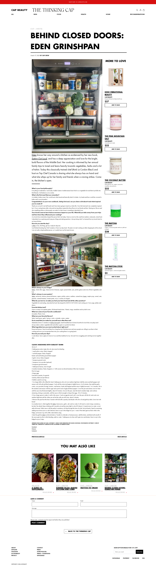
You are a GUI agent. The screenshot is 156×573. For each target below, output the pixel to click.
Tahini (33, 290)
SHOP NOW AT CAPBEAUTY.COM (78, 2)
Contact (40, 548)
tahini (54, 404)
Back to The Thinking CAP (79, 531)
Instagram (34, 431)
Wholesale (40, 555)
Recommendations (137, 14)
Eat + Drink (62, 486)
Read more (47, 492)
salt (66, 388)
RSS (143, 558)
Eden (34, 154)
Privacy (14, 555)
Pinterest (34, 429)
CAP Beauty (19, 10)
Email (81, 501)
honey (85, 296)
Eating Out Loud (54, 323)
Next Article (122, 437)
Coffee (34, 226)
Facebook (34, 427)
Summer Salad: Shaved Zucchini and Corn (66, 488)
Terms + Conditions (43, 553)
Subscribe (139, 552)
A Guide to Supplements (37, 488)
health (35, 486)
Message (34, 508)
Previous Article (38, 437)
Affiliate (14, 550)
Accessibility (15, 553)
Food (59, 14)
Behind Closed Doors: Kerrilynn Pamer (115, 488)
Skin (35, 14)
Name (33, 501)
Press (39, 550)
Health (83, 14)
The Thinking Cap (53, 10)
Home (108, 14)
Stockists (14, 551)
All (12, 14)
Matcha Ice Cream (89, 488)
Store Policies (41, 551)
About (13, 548)
